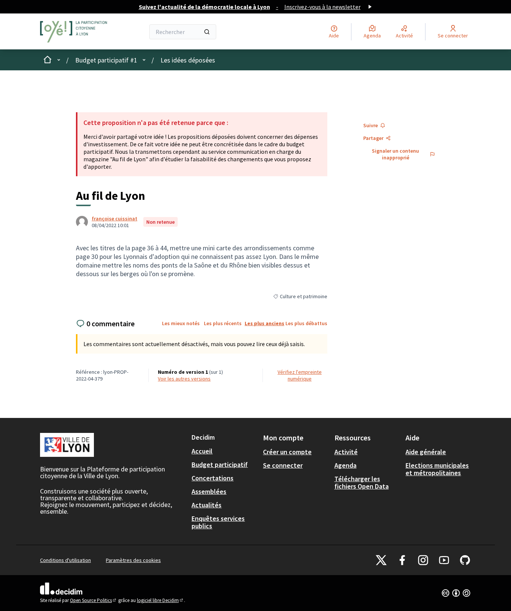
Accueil (202, 451)
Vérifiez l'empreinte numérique (300, 375)
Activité (346, 451)
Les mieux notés (181, 323)
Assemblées (209, 491)
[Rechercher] (207, 32)
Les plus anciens (264, 323)
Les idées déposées (187, 60)
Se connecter (283, 465)
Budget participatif (220, 464)
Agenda (345, 465)
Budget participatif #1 (106, 60)
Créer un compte (287, 451)
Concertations (212, 478)
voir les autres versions (184, 378)
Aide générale (426, 451)
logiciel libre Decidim (160, 600)
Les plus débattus (306, 323)
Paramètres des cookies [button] (133, 560)
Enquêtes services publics (218, 522)
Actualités (206, 505)
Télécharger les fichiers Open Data (361, 482)
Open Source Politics (93, 600)
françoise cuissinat (114, 218)
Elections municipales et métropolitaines (437, 469)
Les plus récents (223, 323)
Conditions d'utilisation (65, 560)
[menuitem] (224, 451)
